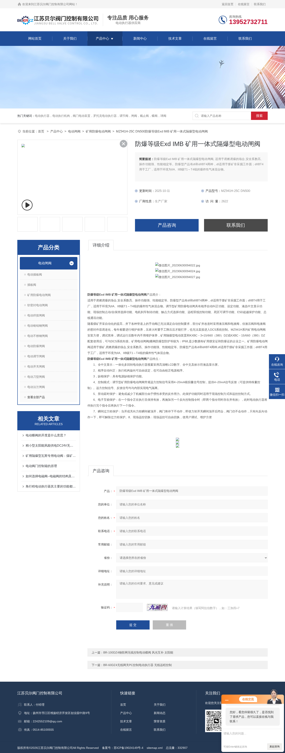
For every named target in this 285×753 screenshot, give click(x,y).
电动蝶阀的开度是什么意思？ (46, 435)
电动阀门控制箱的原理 (41, 466)
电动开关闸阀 (36, 366)
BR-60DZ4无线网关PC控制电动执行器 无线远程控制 (137, 665)
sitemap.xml (155, 747)
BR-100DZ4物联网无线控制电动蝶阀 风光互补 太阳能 (138, 652)
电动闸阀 (74, 131)
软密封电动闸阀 (37, 305)
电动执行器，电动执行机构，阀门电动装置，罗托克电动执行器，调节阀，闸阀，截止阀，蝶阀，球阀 (100, 115)
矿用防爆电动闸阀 (98, 131)
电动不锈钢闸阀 (37, 335)
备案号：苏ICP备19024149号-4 (122, 747)
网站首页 (35, 38)
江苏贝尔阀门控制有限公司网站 (54, 4)
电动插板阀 (34, 274)
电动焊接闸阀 (36, 315)
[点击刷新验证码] (157, 607)
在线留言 (244, 4)
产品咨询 (167, 225)
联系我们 (260, 4)
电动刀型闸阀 (36, 376)
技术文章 (175, 38)
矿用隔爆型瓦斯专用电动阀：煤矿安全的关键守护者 (51, 455)
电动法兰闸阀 (36, 387)
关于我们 (70, 38)
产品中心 (102, 38)
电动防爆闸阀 (36, 346)
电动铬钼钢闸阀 (37, 325)
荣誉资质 (159, 721)
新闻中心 (140, 38)
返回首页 (227, 4)
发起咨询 (275, 746)
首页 (41, 131)
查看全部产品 (36, 397)
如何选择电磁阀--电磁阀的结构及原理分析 (51, 476)
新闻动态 (159, 713)
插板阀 (31, 284)
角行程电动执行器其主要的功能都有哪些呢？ (51, 486)
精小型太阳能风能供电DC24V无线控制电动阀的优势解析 (51, 445)
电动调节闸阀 (36, 356)
